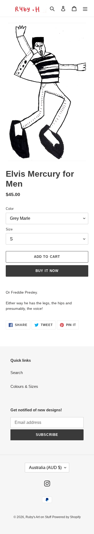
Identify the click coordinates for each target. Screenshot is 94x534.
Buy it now (47, 271)
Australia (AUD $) (45, 467)
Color (10, 209)
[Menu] (85, 8)
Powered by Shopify (66, 517)
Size (9, 229)
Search (16, 372)
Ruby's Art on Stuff (38, 517)
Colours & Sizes (24, 386)
